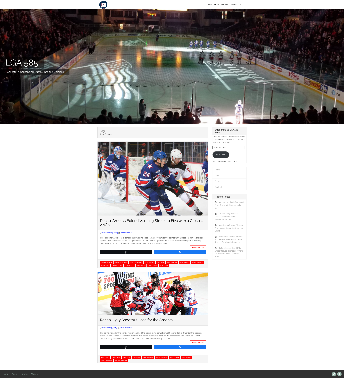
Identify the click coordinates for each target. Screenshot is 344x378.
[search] (241, 5)
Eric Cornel (160, 262)
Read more (199, 247)
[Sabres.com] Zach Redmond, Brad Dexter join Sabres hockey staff (229, 205)
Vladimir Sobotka (121, 360)
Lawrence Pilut (117, 265)
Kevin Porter (105, 265)
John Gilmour (184, 262)
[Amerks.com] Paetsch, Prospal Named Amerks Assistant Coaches (226, 216)
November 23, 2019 (110, 233)
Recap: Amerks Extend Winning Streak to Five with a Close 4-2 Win (152, 222)
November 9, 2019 (109, 328)
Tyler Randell (152, 265)
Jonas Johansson (197, 262)
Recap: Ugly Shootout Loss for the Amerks (136, 320)
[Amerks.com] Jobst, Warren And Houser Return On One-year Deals (229, 228)
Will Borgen (164, 265)
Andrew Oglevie (106, 262)
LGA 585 (22, 63)
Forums (224, 5)
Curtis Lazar (116, 357)
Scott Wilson (129, 265)
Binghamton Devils (120, 262)
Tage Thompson (106, 360)
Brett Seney (105, 357)
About (216, 5)
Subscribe (221, 154)
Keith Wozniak (126, 233)
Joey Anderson (172, 262)
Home (209, 5)
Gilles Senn (136, 357)
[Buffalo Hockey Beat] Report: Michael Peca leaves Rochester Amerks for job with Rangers (229, 239)
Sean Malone (141, 265)
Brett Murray (149, 262)
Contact (233, 5)
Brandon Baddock (136, 262)
